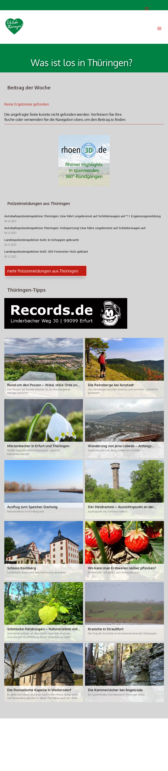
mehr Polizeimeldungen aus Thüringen (42, 271)
